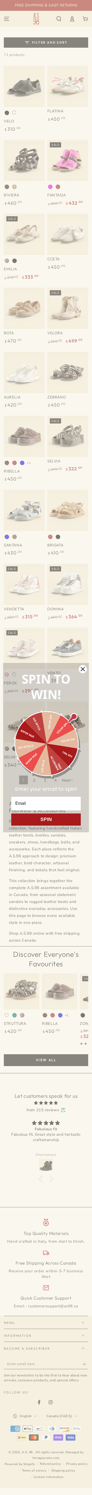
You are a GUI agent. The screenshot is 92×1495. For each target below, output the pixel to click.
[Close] (83, 669)
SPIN (46, 819)
